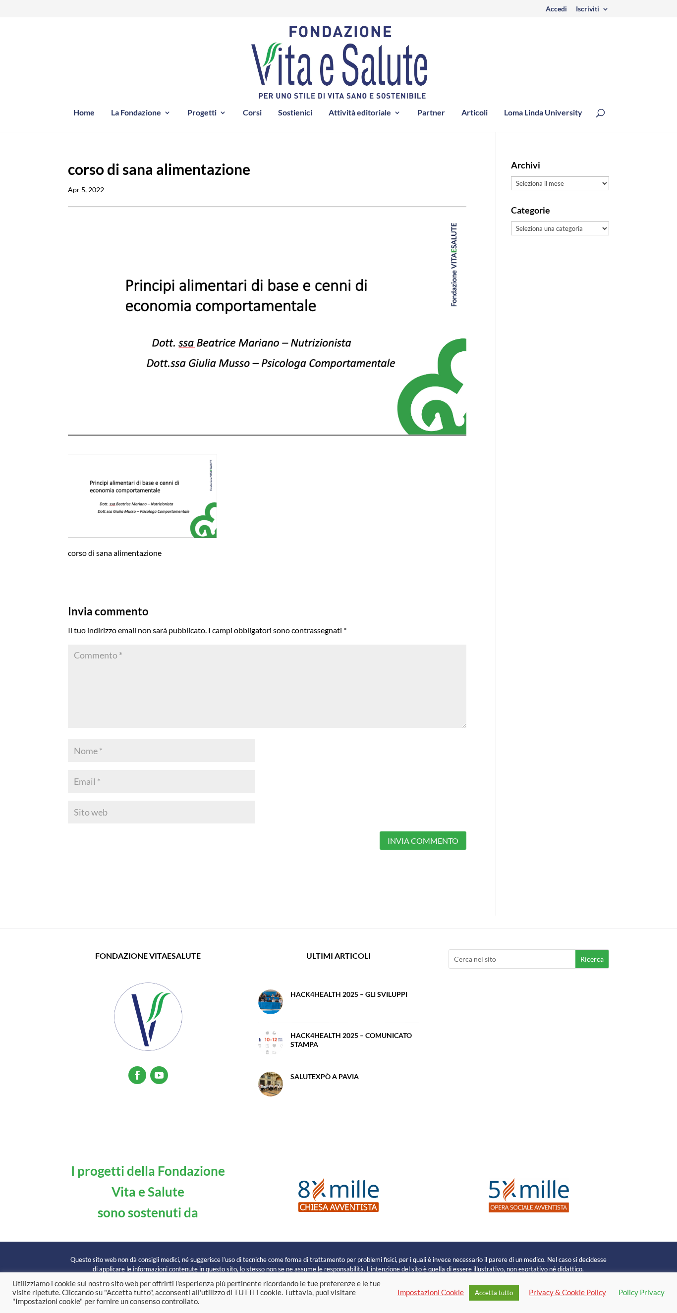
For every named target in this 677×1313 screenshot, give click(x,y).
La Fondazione (136, 113)
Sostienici (295, 113)
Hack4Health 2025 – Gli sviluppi (348, 994)
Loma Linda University (543, 113)
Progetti (202, 113)
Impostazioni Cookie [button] (430, 1292)
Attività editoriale (360, 113)
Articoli (474, 113)
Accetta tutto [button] (494, 1293)
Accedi (556, 9)
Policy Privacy (642, 1292)
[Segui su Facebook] (137, 1075)
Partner (431, 113)
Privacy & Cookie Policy (567, 1292)
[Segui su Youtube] (159, 1075)
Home (84, 113)
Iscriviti (587, 9)
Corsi (252, 113)
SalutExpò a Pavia (324, 1076)
